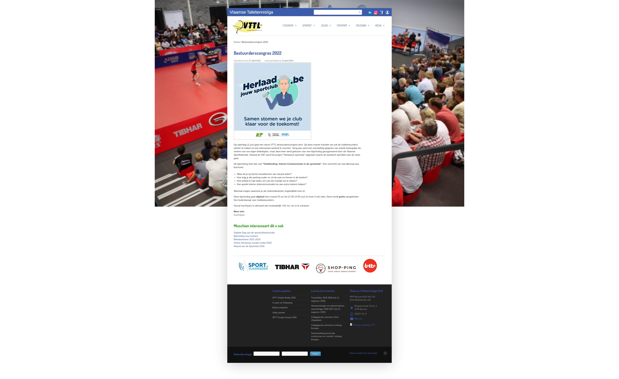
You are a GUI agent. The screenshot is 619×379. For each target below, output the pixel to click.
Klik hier (286, 205)
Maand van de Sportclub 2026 (249, 246)
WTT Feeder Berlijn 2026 (284, 298)
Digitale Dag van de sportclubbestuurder (254, 232)
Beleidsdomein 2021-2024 (247, 239)
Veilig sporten (278, 312)
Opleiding (361, 25)
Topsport (342, 25)
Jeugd (324, 25)
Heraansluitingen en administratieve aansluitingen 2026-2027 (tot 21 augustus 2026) (327, 309)
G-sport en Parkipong (282, 303)
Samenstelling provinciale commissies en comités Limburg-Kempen (326, 336)
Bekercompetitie (280, 307)
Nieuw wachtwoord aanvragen (363, 353)
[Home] (247, 32)
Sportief (307, 25)
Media (378, 25)
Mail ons (359, 319)
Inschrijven (239, 215)
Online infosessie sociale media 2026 (253, 242)
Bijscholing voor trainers (246, 236)
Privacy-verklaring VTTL (364, 325)
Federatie (288, 25)
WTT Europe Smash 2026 (284, 317)
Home (237, 42)
